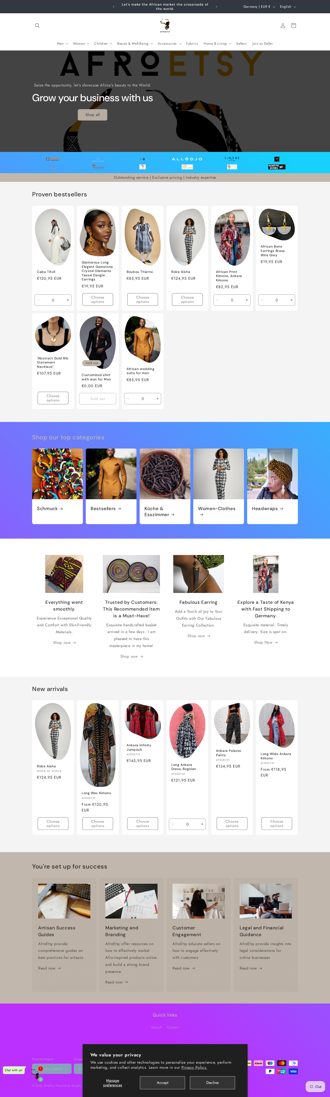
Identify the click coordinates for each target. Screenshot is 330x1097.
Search (156, 1027)
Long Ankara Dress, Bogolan (183, 767)
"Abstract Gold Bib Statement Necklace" (52, 362)
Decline (212, 1082)
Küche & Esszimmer (156, 511)
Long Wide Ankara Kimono (276, 756)
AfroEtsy (49, 1086)
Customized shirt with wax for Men (96, 377)
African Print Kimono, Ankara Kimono (229, 276)
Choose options (97, 299)
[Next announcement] (216, 6)
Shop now (62, 643)
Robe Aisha (180, 272)
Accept (162, 1082)
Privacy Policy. (194, 1067)
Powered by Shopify (68, 1086)
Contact (173, 1027)
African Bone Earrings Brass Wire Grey (273, 250)
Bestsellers (103, 509)
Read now (47, 968)
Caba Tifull (46, 272)
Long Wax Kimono (96, 793)
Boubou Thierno (140, 272)
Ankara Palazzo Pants (228, 753)
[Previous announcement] (113, 6)
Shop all (93, 114)
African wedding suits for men (140, 371)
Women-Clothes (217, 509)
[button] (37, 25)
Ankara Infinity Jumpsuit (139, 747)
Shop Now (263, 642)
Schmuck (47, 509)
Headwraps (265, 509)
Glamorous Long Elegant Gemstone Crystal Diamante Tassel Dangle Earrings (97, 270)
